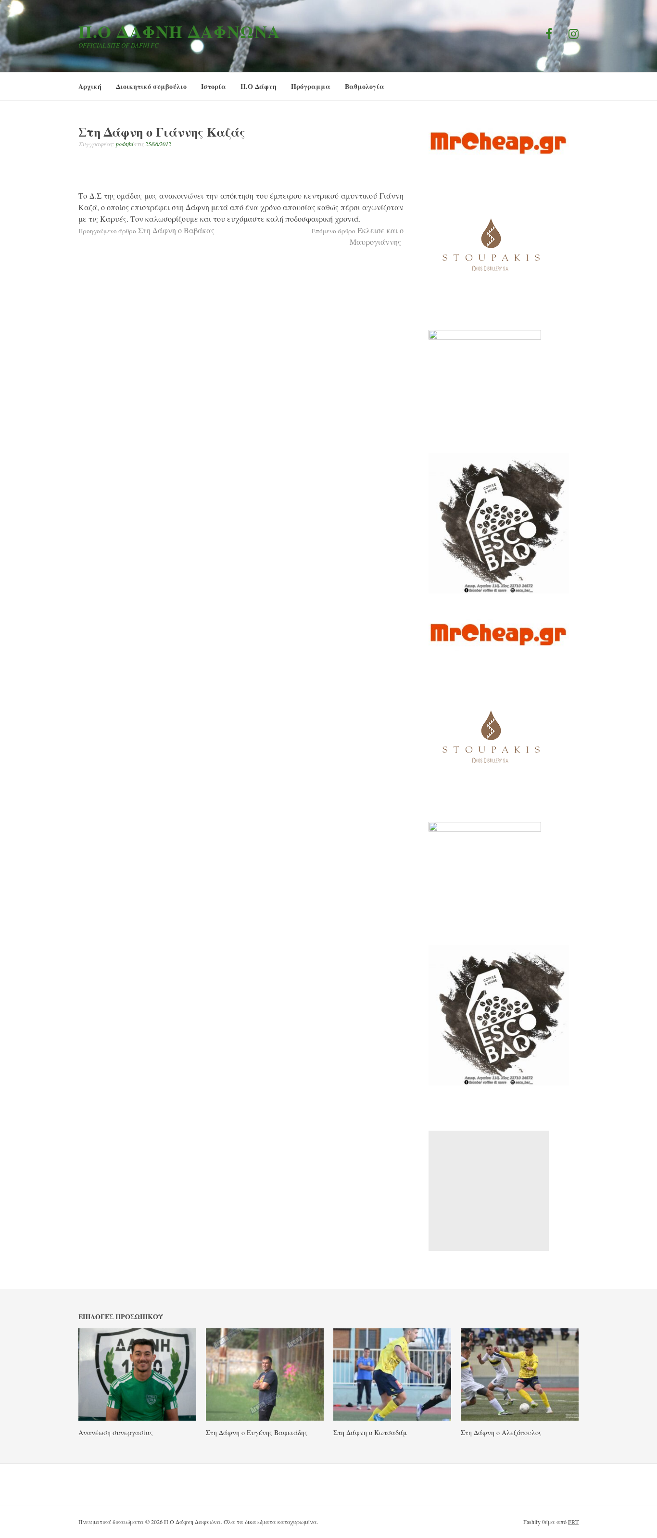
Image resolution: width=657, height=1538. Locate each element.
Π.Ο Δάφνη (258, 86)
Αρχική (89, 86)
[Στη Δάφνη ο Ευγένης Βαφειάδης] (265, 1418)
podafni (124, 144)
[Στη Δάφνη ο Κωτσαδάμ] (392, 1418)
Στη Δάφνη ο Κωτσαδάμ (370, 1432)
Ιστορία (213, 86)
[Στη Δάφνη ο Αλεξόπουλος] (520, 1418)
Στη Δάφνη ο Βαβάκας (146, 230)
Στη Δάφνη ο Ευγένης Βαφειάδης (256, 1432)
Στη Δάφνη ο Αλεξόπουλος (501, 1432)
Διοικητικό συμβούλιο (151, 86)
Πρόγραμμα (310, 86)
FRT (573, 1521)
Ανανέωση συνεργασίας (115, 1432)
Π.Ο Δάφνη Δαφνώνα (179, 31)
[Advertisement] (489, 1191)
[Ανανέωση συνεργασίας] (137, 1418)
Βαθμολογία (364, 86)
